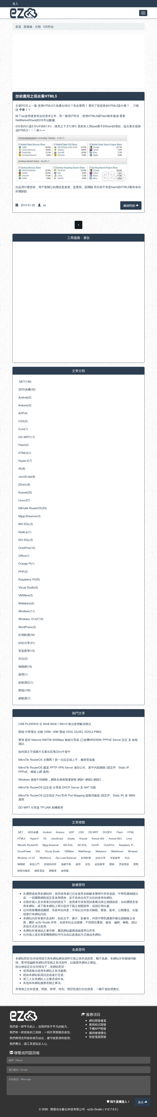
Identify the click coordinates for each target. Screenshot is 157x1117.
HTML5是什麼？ (119, 105)
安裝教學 (115, 858)
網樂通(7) (24, 698)
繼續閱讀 (129, 205)
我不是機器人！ (119, 1101)
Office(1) (23, 556)
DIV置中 (107, 832)
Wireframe (45, 858)
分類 (38, 26)
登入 (15, 4)
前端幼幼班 (50, 864)
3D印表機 (33, 832)
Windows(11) (26, 611)
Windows (133, 851)
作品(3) (23, 658)
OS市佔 (48, 26)
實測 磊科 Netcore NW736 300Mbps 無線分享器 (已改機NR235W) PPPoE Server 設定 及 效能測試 (78, 742)
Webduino (101, 851)
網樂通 (52, 870)
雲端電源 (124, 864)
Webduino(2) (26, 603)
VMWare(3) (25, 595)
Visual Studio (52, 851)
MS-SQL (68, 845)
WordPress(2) (27, 627)
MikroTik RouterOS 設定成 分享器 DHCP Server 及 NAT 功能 (57, 787)
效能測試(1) (25, 682)
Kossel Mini (115, 838)
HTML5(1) (24, 453)
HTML (130, 832)
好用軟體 (86, 858)
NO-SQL (82, 845)
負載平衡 (66, 864)
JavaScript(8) (26, 476)
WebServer (117, 851)
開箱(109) (24, 690)
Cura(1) (23, 429)
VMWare (69, 851)
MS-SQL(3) (25, 524)
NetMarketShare (26, 120)
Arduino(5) (24, 405)
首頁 (18, 26)
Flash (120, 832)
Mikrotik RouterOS (27, 845)
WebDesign (84, 851)
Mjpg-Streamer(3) (29, 516)
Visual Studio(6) (28, 587)
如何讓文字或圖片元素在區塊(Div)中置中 (44, 751)
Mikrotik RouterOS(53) (32, 508)
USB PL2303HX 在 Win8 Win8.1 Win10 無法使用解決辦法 (54, 724)
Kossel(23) (25, 492)
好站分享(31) (26, 643)
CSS (81, 832)
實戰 (135, 864)
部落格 (28, 26)
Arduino (60, 832)
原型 (87, 864)
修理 (78, 864)
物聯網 (21, 864)
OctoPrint (109, 845)
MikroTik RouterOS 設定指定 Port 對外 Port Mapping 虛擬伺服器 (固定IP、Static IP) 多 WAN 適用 (76, 797)
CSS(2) (23, 421)
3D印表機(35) (27, 389)
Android (47, 832)
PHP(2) (23, 571)
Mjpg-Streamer (51, 845)
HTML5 (21, 838)
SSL (38, 851)
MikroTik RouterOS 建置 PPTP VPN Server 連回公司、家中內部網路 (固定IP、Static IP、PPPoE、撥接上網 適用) (75, 769)
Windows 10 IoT (26, 858)
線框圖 (65, 870)
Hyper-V (34, 838)
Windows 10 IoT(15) (30, 619)
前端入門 (34, 864)
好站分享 (100, 858)
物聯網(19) (25, 666)
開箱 (111, 864)
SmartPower (24, 851)
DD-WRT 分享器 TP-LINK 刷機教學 (40, 807)
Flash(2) (23, 445)
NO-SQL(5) (25, 540)
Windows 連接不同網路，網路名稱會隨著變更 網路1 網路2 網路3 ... (61, 779)
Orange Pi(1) (26, 563)
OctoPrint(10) (26, 548)
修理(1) (23, 674)
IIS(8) (21, 468)
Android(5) (24, 397)
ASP (71, 832)
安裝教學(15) (26, 651)
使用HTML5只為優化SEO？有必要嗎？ (63, 105)
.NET (20, 832)
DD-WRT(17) (26, 437)
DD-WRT (93, 832)
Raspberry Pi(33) (29, 579)
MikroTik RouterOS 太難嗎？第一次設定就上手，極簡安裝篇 (56, 759)
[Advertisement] (78, 61)
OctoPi (95, 845)
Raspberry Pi (126, 845)
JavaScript (57, 838)
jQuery (71, 838)
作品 (127, 858)
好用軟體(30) (26, 635)
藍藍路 (101, 105)
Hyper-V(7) (25, 461)
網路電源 (39, 870)
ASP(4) (23, 413)
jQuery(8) (24, 484)
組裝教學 (100, 864)
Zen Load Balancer (66, 858)
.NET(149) (24, 381)
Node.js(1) (24, 532)
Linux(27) (24, 500)
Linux (129, 838)
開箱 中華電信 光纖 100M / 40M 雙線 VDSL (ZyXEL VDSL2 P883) (59, 732)
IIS (45, 838)
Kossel (83, 838)
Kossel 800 (98, 838)
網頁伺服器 (23, 870)
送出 (141, 1102)
